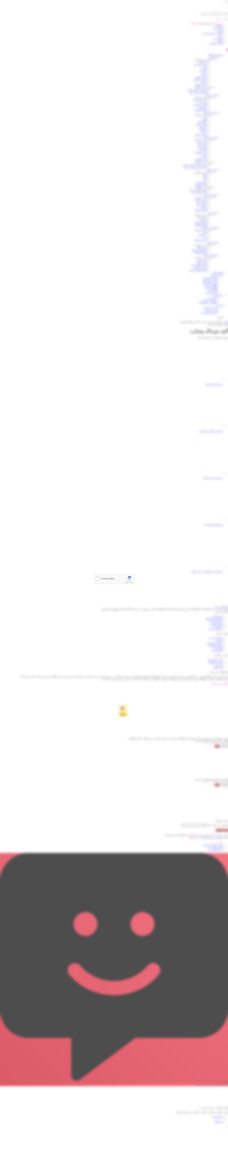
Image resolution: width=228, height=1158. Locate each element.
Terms (130, 582)
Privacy (126, 582)
